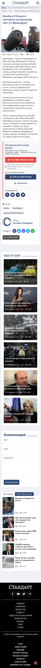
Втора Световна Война (13, 213)
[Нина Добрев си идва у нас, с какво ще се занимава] (20, 299)
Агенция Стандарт (23, 223)
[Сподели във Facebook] (14, 231)
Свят (20, 624)
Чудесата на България (20, 616)
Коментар (8, 458)
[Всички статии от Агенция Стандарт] (7, 221)
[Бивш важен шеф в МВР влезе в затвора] (8, 536)
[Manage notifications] (35, 663)
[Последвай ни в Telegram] (29, 594)
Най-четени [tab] (8, 494)
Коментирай (12, 237)
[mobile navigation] (3, 3)
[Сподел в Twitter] (19, 231)
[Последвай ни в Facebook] (12, 594)
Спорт (20, 627)
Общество (20, 610)
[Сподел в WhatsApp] (33, 231)
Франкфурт (17, 208)
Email (6, 449)
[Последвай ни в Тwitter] (24, 594)
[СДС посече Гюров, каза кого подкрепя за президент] (8, 522)
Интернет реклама (20, 653)
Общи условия (20, 647)
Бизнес (20, 621)
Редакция (20, 650)
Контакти (20, 659)
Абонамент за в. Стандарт (20, 665)
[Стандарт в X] (23, 195)
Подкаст (20, 613)
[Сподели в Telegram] (28, 231)
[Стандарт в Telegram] (18, 195)
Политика (20, 607)
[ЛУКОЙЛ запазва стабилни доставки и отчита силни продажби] (8, 549)
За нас (20, 644)
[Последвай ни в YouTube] (18, 594)
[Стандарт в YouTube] (12, 195)
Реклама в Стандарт (20, 656)
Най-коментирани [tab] (24, 494)
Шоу (11, 11)
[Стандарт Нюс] (20, 589)
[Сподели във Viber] (24, 231)
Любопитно (20, 619)
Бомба (6, 208)
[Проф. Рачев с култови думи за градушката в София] (8, 562)
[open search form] (38, 3)
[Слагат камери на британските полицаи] (20, 355)
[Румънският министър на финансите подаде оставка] (20, 382)
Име (6, 440)
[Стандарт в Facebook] (7, 195)
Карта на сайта (20, 662)
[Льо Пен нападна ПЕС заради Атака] (20, 410)
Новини (4, 11)
